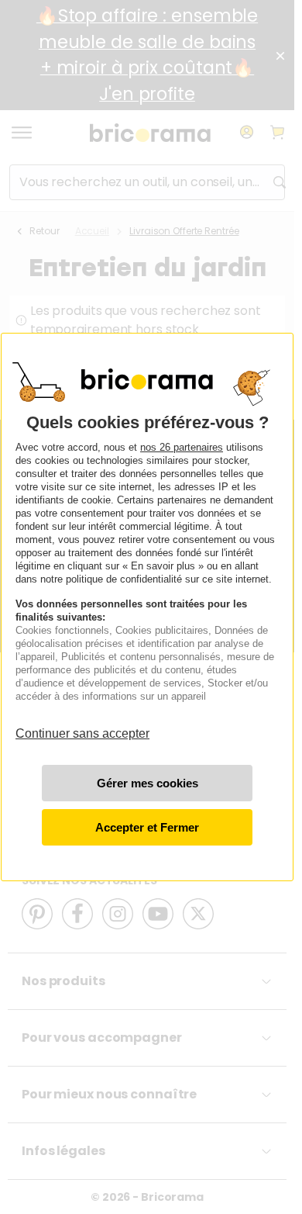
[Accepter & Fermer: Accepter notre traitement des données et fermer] (147, 827)
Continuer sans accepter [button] (82, 725)
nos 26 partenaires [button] (181, 447)
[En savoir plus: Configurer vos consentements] (147, 783)
